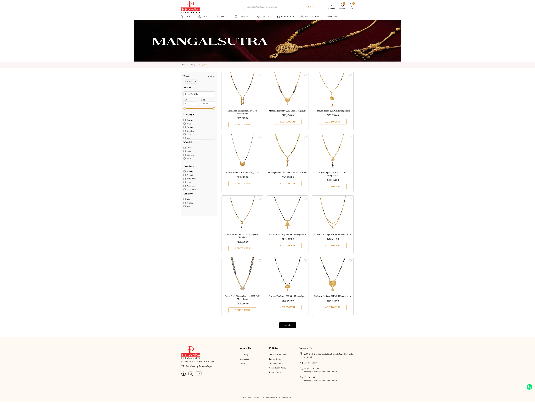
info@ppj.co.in (310, 363)
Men (188, 199)
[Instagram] (191, 373)
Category (188, 114)
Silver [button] (266, 16)
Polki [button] (224, 16)
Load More (288, 325)
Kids (188, 206)
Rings (189, 124)
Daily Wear (191, 190)
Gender (187, 194)
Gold (189, 148)
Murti (189, 138)
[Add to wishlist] (260, 75)
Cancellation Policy (277, 368)
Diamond (190, 155)
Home (184, 64)
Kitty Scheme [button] (312, 16)
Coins (189, 134)
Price (186, 87)
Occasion (188, 166)
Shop (193, 64)
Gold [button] (206, 16)
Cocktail (190, 175)
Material (187, 142)
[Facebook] (183, 373)
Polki (189, 151)
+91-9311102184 (311, 368)
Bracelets (190, 131)
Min (185, 100)
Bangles (190, 120)
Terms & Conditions (278, 354)
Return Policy (275, 372)
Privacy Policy (275, 359)
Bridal (189, 182)
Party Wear (191, 179)
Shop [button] (188, 16)
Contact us (244, 359)
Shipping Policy (276, 363)
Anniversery (191, 186)
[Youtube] (198, 373)
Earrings (190, 127)
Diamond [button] (244, 16)
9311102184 (309, 377)
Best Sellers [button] (288, 16)
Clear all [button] (211, 76)
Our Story (244, 354)
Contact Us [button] (331, 16)
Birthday (190, 172)
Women (190, 203)
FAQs (242, 363)
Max (203, 100)
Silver (189, 159)
